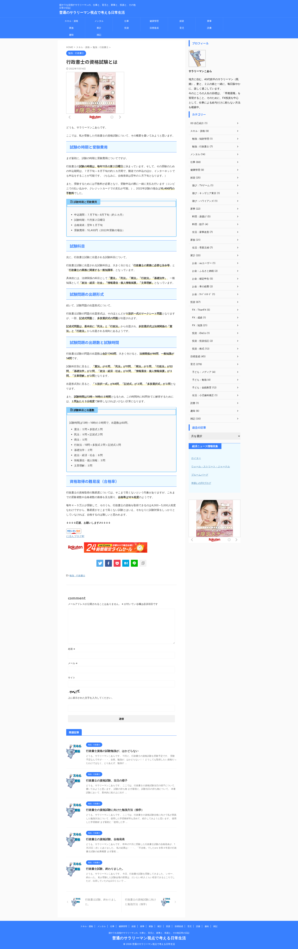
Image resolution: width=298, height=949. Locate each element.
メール (72, 663)
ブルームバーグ (199, 474)
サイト (71, 677)
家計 (99, 27)
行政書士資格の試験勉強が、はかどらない (112, 751)
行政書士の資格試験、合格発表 (105, 839)
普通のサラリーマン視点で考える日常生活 (92, 12)
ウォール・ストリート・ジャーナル (210, 466)
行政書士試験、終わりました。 (105, 868)
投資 (126, 27)
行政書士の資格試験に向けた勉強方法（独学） (115, 809)
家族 (71, 27)
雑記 (99, 34)
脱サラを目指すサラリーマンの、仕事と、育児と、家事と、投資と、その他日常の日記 (149, 933)
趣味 (71, 34)
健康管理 (154, 21)
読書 (209, 27)
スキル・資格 (71, 21)
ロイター (196, 458)
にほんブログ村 (75, 536)
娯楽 (182, 21)
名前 (71, 648)
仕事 (126, 21)
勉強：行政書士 (77, 575)
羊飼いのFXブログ (201, 482)
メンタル (99, 21)
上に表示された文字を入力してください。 (91, 697)
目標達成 (154, 27)
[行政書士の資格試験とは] (125, 563)
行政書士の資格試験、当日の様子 (106, 780)
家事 (209, 21)
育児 (182, 27)
